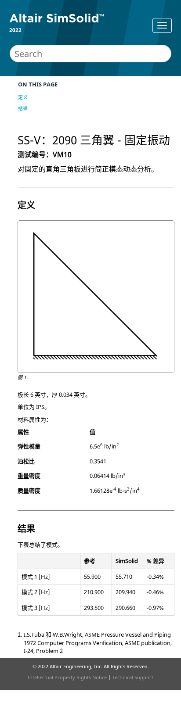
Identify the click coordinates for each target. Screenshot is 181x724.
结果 (23, 108)
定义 (23, 97)
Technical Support (132, 677)
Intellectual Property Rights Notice (67, 677)
